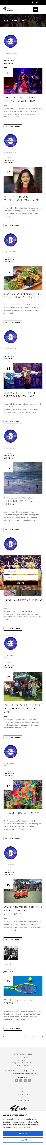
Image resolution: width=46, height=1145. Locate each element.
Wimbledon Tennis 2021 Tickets (19, 1001)
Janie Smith (8, 972)
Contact (23, 1091)
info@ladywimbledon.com (32, 1071)
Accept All (23, 1133)
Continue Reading (12, 126)
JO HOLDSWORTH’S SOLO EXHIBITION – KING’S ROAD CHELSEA (19, 501)
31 (33, 1037)
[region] (23, 1128)
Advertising (23, 1094)
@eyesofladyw (33, 1073)
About (23, 1088)
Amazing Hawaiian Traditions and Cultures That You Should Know (23, 910)
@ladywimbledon (22, 1073)
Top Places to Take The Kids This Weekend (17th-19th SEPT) (22, 708)
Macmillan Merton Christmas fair (23, 602)
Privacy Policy (23, 1100)
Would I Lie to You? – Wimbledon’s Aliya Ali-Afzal (22, 198)
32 (37, 1037)
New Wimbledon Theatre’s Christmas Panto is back (21, 394)
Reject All (23, 1140)
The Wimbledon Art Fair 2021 (22, 813)
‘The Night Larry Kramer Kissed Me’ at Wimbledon (20, 99)
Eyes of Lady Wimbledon (9, 62)
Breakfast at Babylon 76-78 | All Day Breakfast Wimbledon (23, 295)
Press (23, 1097)
